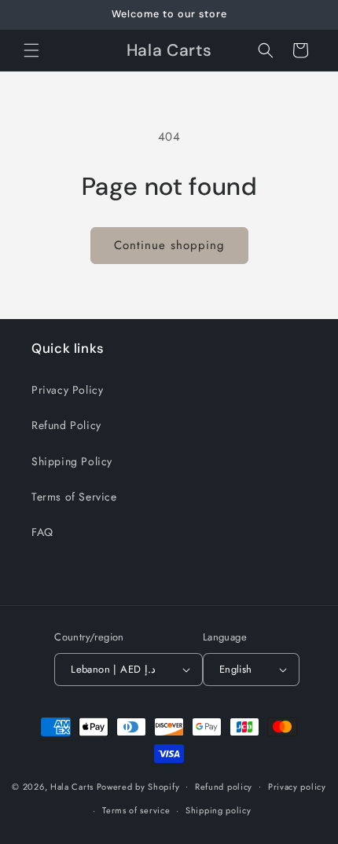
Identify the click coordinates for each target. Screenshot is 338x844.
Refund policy (223, 786)
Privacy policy (297, 786)
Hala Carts (72, 786)
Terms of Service (74, 497)
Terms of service (136, 810)
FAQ (42, 532)
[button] (31, 50)
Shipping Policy (71, 461)
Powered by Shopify (138, 786)
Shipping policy (219, 810)
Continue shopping (169, 245)
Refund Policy (66, 425)
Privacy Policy (67, 390)
